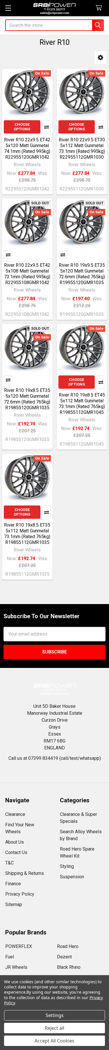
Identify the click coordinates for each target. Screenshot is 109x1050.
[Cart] (100, 7)
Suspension (72, 876)
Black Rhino (69, 967)
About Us (14, 842)
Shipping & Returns (24, 873)
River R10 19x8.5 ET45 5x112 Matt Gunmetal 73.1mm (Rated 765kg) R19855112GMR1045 (82, 403)
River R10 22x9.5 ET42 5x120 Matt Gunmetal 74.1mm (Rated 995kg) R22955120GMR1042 (27, 148)
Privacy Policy (19, 894)
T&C (9, 863)
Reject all (54, 1028)
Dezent (64, 957)
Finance (13, 883)
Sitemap (13, 904)
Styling (67, 866)
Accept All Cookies (54, 1041)
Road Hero (67, 946)
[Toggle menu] (8, 8)
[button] (100, 58)
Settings (55, 1015)
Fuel (9, 957)
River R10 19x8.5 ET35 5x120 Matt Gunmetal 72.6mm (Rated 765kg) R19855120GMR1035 (27, 399)
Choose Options (22, 126)
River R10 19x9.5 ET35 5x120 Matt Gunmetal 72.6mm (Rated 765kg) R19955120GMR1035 (82, 273)
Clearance (15, 814)
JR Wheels (16, 967)
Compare (46, 127)
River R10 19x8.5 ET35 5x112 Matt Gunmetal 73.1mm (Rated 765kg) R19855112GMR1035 (27, 533)
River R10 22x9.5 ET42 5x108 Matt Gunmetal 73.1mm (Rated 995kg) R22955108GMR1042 (27, 273)
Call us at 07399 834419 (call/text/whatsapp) (54, 758)
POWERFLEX (18, 946)
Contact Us (16, 852)
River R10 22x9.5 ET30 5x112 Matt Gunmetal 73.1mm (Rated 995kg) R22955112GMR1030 (82, 148)
